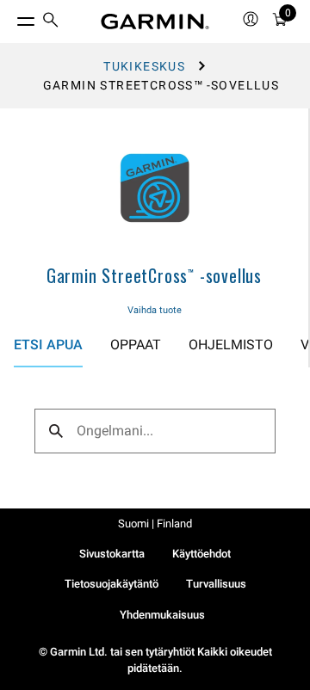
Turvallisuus (216, 583)
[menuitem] (51, 22)
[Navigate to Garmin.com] (155, 21)
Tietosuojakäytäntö (111, 583)
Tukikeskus (144, 66)
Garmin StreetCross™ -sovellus (154, 275)
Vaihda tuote (154, 310)
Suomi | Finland (155, 523)
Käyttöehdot (201, 553)
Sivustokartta (112, 553)
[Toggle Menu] (10, 17)
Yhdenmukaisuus (162, 614)
